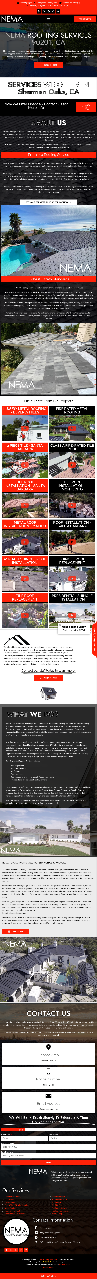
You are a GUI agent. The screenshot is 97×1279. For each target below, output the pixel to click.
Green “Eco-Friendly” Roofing (17, 1205)
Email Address (7, 1152)
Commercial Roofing (13, 1196)
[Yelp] (39, 11)
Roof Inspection (58, 1196)
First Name (6, 1135)
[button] (49, 19)
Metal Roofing (10, 1208)
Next (48, 1162)
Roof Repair (56, 1202)
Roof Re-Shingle (58, 1205)
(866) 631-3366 (26, 2)
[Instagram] (53, 11)
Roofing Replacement (61, 1211)
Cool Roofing (10, 1199)
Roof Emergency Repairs (15, 1213)
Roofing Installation (60, 1208)
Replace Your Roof (12, 1211)
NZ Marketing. (65, 1264)
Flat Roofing (10, 1202)
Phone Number (7, 1143)
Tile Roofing (57, 1213)
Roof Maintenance (59, 1199)
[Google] (48, 11)
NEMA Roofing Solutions (47, 1259)
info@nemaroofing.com (47, 2)
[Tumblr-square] (44, 11)
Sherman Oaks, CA (63, 56)
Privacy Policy (48, 1267)
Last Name (53, 1135)
